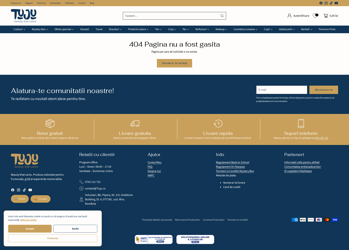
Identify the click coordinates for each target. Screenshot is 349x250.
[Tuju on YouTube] (336, 3)
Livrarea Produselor (213, 220)
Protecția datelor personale (157, 220)
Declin (75, 228)
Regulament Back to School (232, 162)
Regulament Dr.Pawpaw (230, 167)
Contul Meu (155, 162)
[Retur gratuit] (50, 123)
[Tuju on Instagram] (326, 3)
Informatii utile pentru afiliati (302, 162)
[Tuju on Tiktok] (331, 3)
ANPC (151, 175)
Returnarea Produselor (187, 220)
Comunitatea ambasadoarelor (302, 167)
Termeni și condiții (237, 220)
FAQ (150, 167)
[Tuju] (23, 16)
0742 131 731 (321, 138)
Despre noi (154, 171)
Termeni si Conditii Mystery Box (235, 171)
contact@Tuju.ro (95, 188)
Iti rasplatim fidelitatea (298, 171)
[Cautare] (222, 16)
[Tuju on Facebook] (321, 3)
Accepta (30, 228)
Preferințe (52, 238)
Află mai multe (28, 220)
